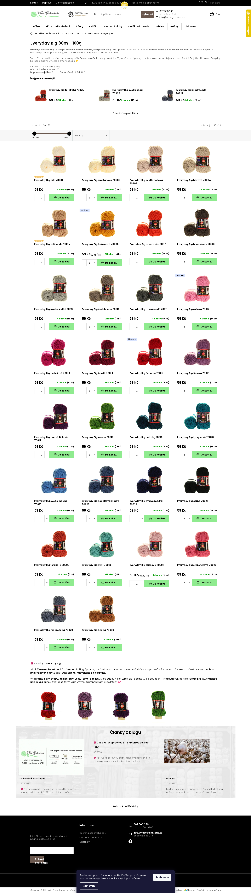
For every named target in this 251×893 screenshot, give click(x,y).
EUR (207, 2)
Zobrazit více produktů (124, 113)
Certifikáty (84, 842)
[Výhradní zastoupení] (51, 756)
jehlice (47, 72)
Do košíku (63, 197)
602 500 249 (141, 824)
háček (77, 72)
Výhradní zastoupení (33, 778)
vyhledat (147, 14)
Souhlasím (162, 877)
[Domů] (31, 33)
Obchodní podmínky (90, 837)
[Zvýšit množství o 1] (47, 198)
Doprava (47, 2)
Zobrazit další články (125, 806)
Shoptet (191, 890)
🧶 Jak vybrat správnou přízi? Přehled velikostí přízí (121, 745)
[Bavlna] (187, 750)
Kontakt (34, 2)
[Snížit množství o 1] (36, 198)
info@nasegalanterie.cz (148, 832)
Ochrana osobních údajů (92, 833)
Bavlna (170, 778)
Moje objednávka (65, 2)
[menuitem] (36, 26)
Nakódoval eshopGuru (209, 890)
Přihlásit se (39, 860)
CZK (201, 2)
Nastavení (89, 886)
